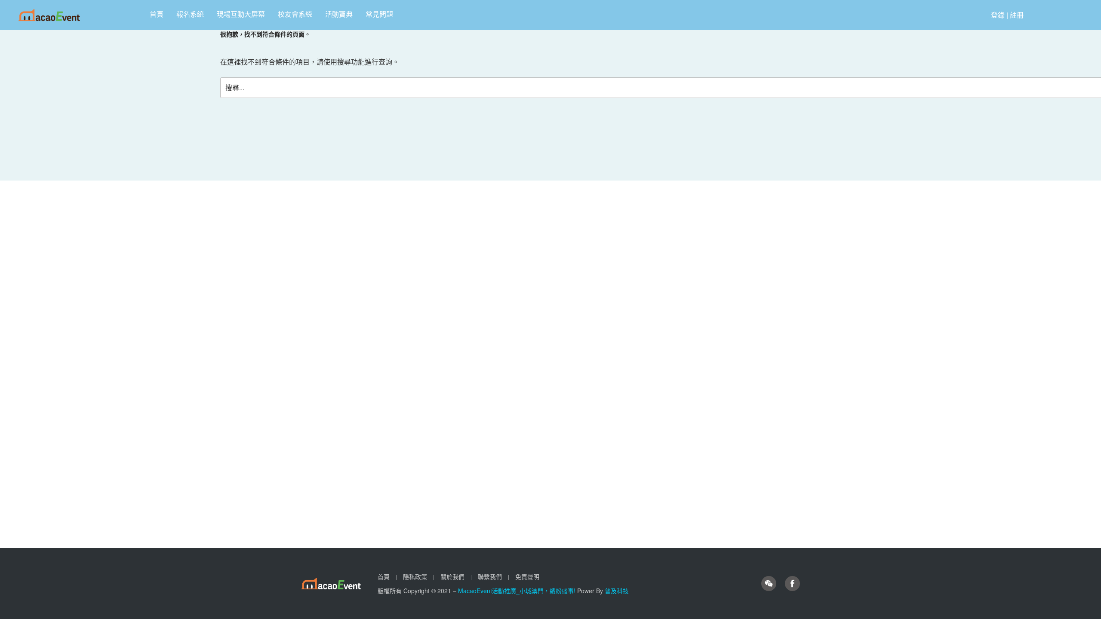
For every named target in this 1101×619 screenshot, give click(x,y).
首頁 (156, 14)
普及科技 (617, 590)
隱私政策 (415, 576)
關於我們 (452, 576)
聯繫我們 (490, 576)
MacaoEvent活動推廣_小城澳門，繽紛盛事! (517, 590)
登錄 (998, 15)
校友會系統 (295, 14)
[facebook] (792, 583)
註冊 (1017, 15)
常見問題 (379, 14)
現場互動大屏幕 (241, 14)
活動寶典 (339, 14)
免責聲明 (527, 576)
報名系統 (190, 14)
